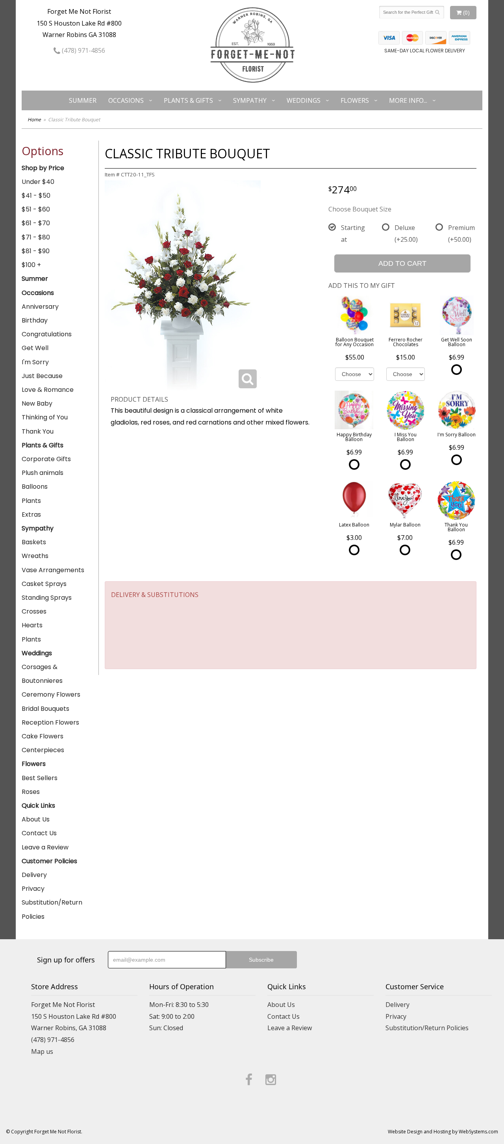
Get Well (35, 347)
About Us (36, 819)
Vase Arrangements (53, 570)
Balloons (35, 486)
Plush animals (42, 472)
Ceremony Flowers (51, 694)
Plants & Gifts (188, 100)
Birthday (35, 320)
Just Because (42, 375)
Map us (42, 1051)
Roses (31, 791)
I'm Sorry (35, 362)
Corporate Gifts (46, 459)
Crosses (34, 611)
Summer (82, 100)
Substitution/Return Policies (52, 909)
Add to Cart (402, 263)
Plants (31, 500)
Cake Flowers (42, 736)
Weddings (304, 100)
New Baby (37, 403)
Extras (31, 514)
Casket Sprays (44, 583)
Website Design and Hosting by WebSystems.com (443, 1131)
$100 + (31, 264)
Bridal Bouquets (45, 708)
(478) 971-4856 (82, 50)
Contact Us (39, 833)
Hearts (32, 625)
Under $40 (38, 181)
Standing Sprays (47, 597)
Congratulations (47, 334)
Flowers (355, 100)
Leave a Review (45, 847)
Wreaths (35, 555)
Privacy (33, 888)
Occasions (126, 100)
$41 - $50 (36, 195)
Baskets (34, 542)
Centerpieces (43, 750)
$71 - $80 (36, 237)
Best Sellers (39, 777)
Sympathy (250, 100)
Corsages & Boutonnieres (42, 673)
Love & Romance (48, 389)
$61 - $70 (36, 223)
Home (34, 119)
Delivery (34, 874)
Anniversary (40, 306)
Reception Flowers (50, 722)
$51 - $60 (36, 209)
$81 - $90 (36, 251)
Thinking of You (45, 417)
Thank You (38, 431)
